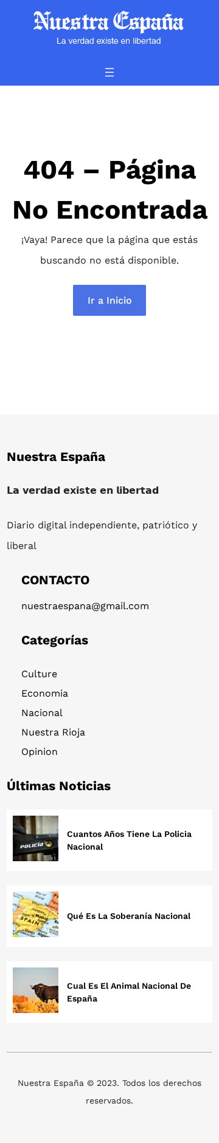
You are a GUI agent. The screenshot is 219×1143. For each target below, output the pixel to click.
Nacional (42, 712)
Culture (39, 674)
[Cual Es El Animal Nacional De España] (35, 992)
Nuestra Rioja (53, 732)
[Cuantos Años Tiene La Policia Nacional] (35, 840)
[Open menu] (109, 72)
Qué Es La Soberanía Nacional (128, 916)
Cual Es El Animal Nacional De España (129, 992)
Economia (44, 693)
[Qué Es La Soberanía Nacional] (35, 916)
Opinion (39, 751)
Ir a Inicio (110, 300)
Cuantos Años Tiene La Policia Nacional (129, 840)
